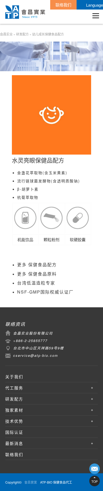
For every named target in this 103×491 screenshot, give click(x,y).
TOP (94, 481)
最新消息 (14, 443)
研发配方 (22, 34)
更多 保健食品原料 (37, 274)
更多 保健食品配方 (37, 265)
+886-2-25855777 (30, 340)
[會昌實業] (25, 12)
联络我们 (63, 4)
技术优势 (14, 421)
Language (94, 5)
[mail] (94, 468)
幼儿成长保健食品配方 (48, 34)
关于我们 (14, 376)
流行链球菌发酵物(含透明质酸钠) (48, 180)
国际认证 (14, 432)
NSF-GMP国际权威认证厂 (45, 292)
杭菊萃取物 (27, 197)
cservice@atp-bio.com (35, 355)
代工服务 (14, 387)
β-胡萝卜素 (28, 189)
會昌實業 (30, 482)
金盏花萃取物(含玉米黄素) (42, 172)
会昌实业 (6, 34)
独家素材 (14, 410)
